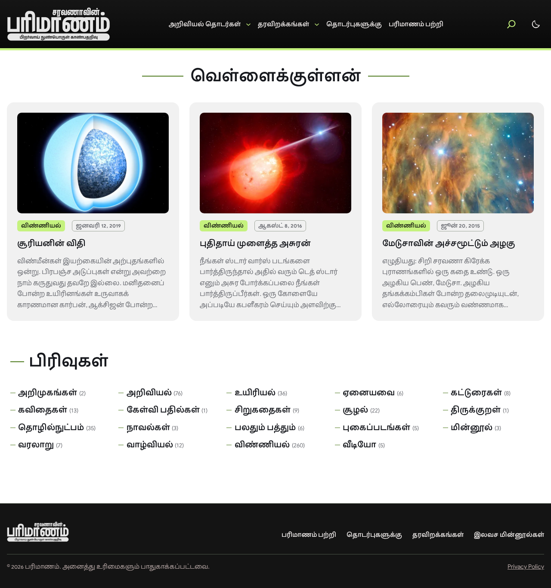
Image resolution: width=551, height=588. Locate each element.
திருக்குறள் (476, 410)
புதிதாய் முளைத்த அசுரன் (255, 243)
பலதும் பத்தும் (265, 427)
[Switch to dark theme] (536, 24)
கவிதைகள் (42, 410)
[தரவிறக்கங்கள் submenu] (288, 24)
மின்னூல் (471, 427)
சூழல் (355, 410)
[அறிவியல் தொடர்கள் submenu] (210, 24)
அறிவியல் (149, 392)
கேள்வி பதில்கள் (163, 410)
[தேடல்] (511, 24)
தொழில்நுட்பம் (51, 427)
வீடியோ (359, 444)
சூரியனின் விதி (51, 243)
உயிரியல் (255, 392)
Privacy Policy (526, 566)
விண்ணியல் (41, 225)
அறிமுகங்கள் (47, 392)
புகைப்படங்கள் (376, 427)
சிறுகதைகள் (263, 410)
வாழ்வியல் (150, 444)
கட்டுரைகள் (476, 392)
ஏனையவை (369, 392)
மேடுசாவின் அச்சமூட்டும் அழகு (448, 243)
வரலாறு (36, 444)
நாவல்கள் (148, 427)
